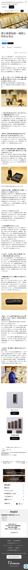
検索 (22, 10)
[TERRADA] (14, 562)
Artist (3, 47)
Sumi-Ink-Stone (17, 47)
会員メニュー (8, 499)
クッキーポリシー (20, 545)
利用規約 (17, 547)
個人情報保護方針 (17, 540)
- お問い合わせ (4, 520)
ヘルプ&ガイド (8, 496)
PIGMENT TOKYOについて (10, 515)
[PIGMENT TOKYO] (14, 511)
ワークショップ (8, 490)
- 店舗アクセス (4, 518)
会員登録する (14, 532)
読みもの (6, 488)
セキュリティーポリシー (8, 545)
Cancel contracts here (14, 557)
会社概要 (9, 540)
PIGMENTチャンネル (10, 493)
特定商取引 (10, 547)
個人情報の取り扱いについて (14, 543)
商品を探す (7, 485)
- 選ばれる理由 (4, 517)
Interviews (9, 47)
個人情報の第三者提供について (14, 550)
